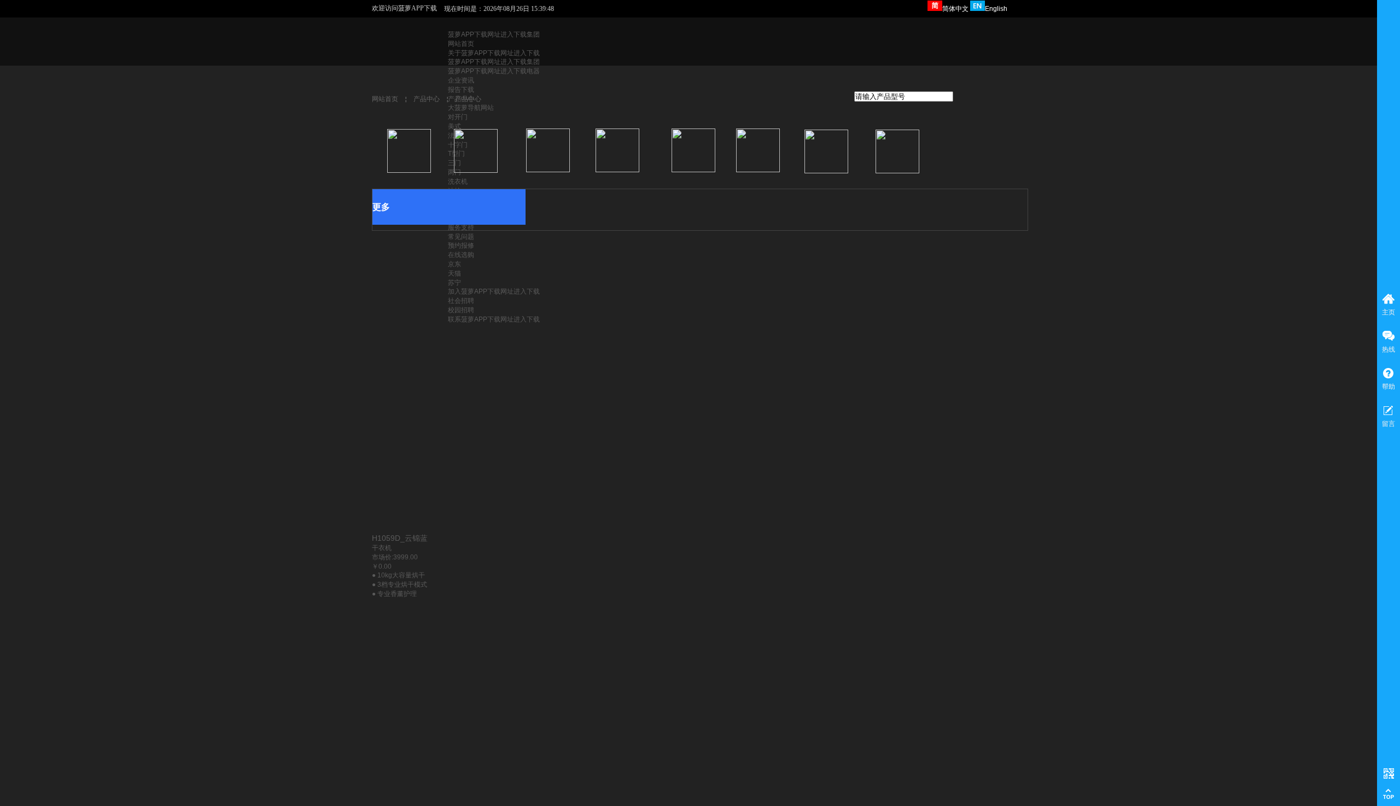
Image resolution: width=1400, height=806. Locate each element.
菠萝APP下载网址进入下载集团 (494, 34)
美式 (454, 126)
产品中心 (426, 99)
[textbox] (903, 96)
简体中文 (955, 9)
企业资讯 (461, 80)
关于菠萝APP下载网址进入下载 (494, 53)
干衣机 (382, 548)
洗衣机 (458, 181)
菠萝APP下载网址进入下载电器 (494, 71)
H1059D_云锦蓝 (400, 538)
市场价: (382, 557)
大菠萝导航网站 (471, 108)
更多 (381, 207)
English (996, 9)
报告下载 (461, 90)
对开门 (458, 117)
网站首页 (461, 44)
